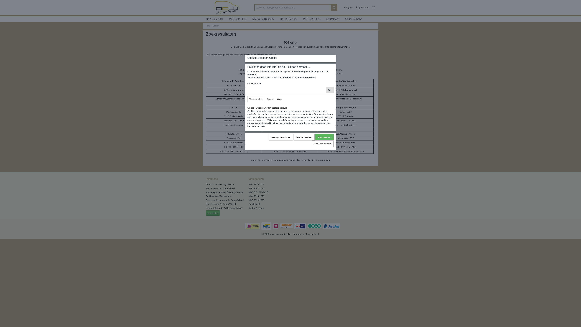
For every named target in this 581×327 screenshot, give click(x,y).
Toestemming (255, 99)
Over (279, 99)
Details (269, 99)
